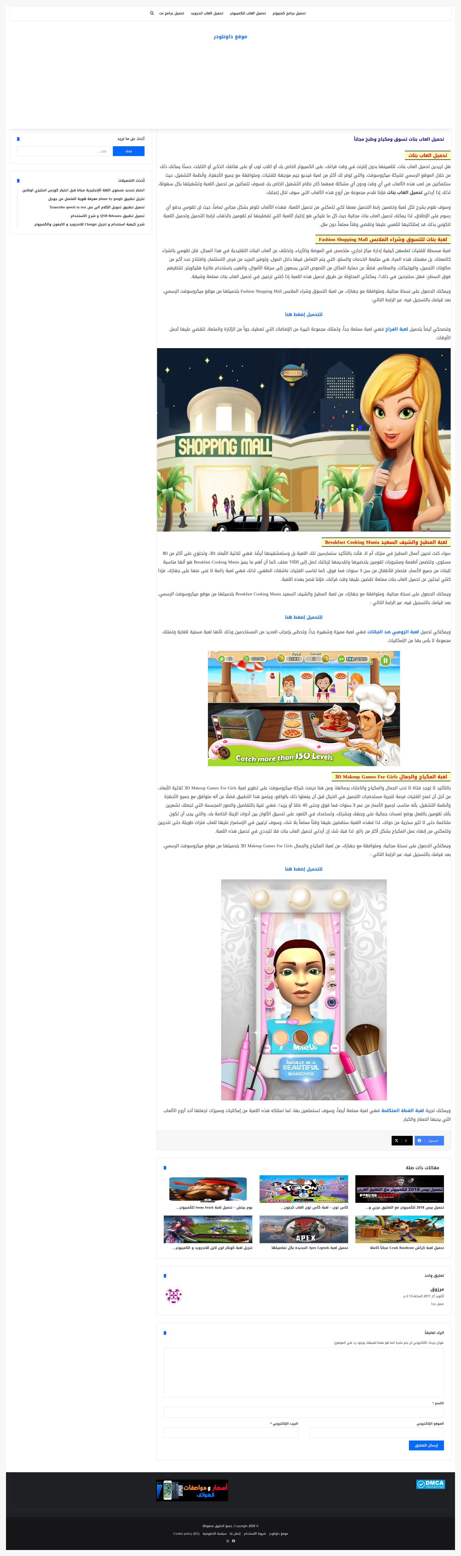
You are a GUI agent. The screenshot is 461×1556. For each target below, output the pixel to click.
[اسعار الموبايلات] (192, 1500)
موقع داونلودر (278, 1534)
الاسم (438, 1403)
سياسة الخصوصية (214, 1534)
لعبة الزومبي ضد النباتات (393, 632)
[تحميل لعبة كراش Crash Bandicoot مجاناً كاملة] (399, 1229)
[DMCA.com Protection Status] (430, 1488)
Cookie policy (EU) (186, 1534)
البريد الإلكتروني (284, 1424)
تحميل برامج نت (171, 13)
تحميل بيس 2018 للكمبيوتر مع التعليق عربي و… (404, 1207)
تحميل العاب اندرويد (207, 13)
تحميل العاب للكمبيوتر (248, 13)
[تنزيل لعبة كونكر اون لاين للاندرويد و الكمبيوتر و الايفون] (208, 1229)
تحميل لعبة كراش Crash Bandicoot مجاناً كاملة (407, 1248)
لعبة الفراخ (396, 329)
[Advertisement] (230, 85)
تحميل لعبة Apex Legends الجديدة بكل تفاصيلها (310, 1248)
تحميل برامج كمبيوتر (289, 13)
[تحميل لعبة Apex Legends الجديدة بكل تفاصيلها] (304, 1229)
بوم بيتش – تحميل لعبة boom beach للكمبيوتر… (214, 1207)
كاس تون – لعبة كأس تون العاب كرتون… (314, 1207)
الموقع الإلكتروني (430, 1424)
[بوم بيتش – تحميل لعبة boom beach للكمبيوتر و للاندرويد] (208, 1189)
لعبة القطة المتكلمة (402, 1111)
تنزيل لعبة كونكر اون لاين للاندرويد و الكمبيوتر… (212, 1248)
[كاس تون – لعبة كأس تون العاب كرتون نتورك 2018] (304, 1189)
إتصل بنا (235, 1534)
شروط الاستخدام (255, 1534)
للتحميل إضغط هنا (304, 314)
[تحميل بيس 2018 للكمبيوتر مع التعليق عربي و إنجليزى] (399, 1189)
